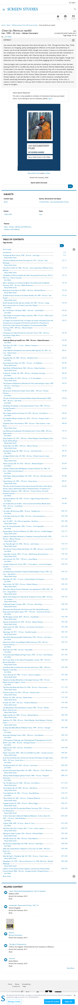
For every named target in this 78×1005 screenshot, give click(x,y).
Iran (40, 214)
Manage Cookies (14, 1001)
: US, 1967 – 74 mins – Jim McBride (22, 363)
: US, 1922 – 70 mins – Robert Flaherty (23, 622)
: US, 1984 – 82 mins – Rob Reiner (20, 788)
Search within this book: (39, 183)
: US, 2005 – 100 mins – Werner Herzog (20, 446)
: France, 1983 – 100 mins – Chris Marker (23, 735)
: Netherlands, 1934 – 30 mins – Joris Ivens (27, 637)
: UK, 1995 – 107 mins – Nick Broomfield (27, 476)
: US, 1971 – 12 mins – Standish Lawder (19, 632)
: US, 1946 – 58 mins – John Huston (21, 544)
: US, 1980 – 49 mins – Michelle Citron (20, 358)
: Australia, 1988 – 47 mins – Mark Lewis (28, 315)
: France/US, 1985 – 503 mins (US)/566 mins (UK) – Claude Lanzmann (28, 753)
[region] (39, 998)
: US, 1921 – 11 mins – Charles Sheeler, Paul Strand (23, 579)
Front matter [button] (7, 249)
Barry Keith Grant (34, 173)
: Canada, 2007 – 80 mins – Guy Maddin (21, 617)
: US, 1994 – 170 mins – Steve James (20, 481)
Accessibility (26, 984)
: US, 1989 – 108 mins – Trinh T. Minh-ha (27, 770)
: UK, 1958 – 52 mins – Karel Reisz (23, 844)
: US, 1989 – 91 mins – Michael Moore (20, 715)
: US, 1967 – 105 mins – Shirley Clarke (21, 692)
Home (3, 25)
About (17, 984)
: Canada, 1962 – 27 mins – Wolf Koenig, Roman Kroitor (25, 554)
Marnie (11, 933)
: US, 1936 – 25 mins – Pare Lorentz (25, 687)
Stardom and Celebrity (12, 229)
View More (70, 968)
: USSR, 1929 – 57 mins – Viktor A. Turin (18, 823)
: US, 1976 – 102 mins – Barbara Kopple (23, 463)
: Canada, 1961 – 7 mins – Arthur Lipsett (23, 828)
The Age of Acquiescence (17, 944)
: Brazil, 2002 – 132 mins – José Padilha (23, 310)
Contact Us (16, 986)
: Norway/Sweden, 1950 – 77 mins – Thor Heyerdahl (23, 526)
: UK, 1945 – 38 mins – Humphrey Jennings (24, 373)
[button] (65, 17)
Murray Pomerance (15, 935)
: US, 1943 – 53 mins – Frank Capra (25, 856)
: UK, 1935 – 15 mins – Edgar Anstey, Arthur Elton (26, 498)
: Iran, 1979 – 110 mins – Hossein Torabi (26, 418)
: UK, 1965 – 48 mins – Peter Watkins (20, 838)
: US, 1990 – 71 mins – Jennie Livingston (21, 675)
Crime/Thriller (44, 202)
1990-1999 (8, 214)
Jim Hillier (46, 173)
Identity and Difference (23, 227)
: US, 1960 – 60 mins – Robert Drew (17, 697)
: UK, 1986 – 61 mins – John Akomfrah (22, 451)
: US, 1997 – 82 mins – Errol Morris (25, 413)
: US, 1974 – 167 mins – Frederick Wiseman (20, 703)
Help (24, 986)
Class (6, 227)
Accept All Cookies (52, 1001)
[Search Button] (75, 9)
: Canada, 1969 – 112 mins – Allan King (22, 604)
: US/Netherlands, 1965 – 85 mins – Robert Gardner (24, 368)
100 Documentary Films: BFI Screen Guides (24, 25)
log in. (50, 98)
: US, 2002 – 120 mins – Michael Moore (24, 290)
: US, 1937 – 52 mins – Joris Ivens (20, 765)
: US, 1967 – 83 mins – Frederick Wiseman (21, 798)
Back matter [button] (7, 876)
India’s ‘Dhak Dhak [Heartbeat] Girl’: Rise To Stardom (27, 891)
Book (8, 25)
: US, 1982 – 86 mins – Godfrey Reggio (27, 531)
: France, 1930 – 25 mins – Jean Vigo (21, 255)
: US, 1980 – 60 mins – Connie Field (28, 549)
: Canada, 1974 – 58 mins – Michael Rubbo (23, 833)
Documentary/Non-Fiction (59, 202)
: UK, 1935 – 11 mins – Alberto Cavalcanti (20, 345)
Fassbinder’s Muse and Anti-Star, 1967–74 (24, 905)
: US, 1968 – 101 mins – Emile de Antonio (24, 516)
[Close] (75, 995)
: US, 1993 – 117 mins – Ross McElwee (21, 793)
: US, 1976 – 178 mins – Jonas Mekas (20, 559)
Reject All (68, 1001)
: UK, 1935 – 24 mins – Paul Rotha (17, 748)
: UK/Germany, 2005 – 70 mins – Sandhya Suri (21, 511)
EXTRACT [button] (7, 40)
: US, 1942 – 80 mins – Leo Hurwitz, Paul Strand (23, 627)
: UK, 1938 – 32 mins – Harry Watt (17, 650)
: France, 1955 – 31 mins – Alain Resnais (27, 655)
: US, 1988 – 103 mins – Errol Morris (21, 783)
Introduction (7, 252)
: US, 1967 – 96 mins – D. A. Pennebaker (22, 378)
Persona (12, 958)
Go (70, 186)
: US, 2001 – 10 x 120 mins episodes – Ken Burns (20, 521)
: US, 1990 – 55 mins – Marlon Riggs (20, 803)
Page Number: (8, 242)
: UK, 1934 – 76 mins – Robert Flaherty (20, 584)
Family (11, 227)
